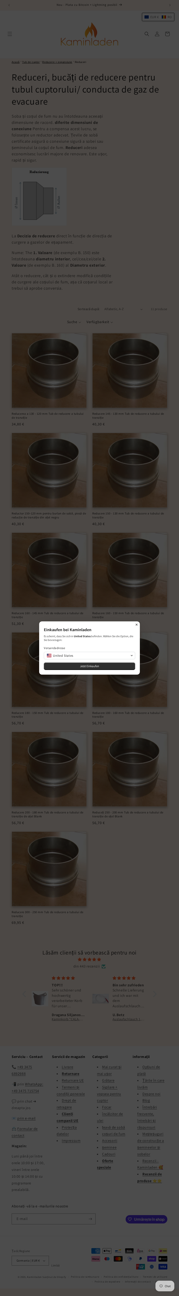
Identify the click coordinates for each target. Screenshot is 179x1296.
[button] (89, 655)
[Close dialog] (136, 624)
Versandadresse (54, 648)
